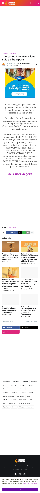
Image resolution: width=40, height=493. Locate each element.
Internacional (23, 399)
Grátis (28, 396)
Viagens (21, 407)
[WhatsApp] (24, 232)
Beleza (5, 385)
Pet (4, 403)
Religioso (6, 407)
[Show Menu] (2, 3)
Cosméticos (31, 389)
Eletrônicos (20, 396)
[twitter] (20, 474)
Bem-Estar (14, 385)
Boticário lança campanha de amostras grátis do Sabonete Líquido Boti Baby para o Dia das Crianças (29, 257)
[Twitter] (20, 232)
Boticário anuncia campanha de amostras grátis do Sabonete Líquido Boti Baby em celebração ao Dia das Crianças (10, 284)
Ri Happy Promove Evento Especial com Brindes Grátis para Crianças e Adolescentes (28, 310)
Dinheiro (23, 392)
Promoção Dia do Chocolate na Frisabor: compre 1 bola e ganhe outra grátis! (10, 256)
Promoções (12, 403)
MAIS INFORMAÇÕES (20, 174)
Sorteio (14, 407)
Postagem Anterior (8, 321)
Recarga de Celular (24, 403)
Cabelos (30, 385)
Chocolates (13, 389)
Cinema (22, 389)
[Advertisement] (20, 29)
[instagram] (24, 474)
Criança (13, 53)
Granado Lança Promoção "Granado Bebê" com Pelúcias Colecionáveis (9, 309)
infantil (5, 399)
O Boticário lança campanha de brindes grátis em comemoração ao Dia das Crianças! (29, 283)
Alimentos (25, 381)
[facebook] (15, 474)
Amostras (34, 381)
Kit (31, 399)
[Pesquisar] (36, 3)
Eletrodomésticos (8, 396)
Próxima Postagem (31, 321)
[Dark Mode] (30, 3)
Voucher (30, 407)
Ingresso (13, 399)
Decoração (14, 392)
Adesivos (16, 381)
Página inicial (6, 53)
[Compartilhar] (36, 64)
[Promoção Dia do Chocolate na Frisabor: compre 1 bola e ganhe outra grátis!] (10, 246)
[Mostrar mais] (32, 232)
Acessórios (6, 381)
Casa (4, 389)
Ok (20, 489)
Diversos (16, 227)
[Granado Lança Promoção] (10, 299)
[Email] (28, 232)
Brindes (22, 385)
